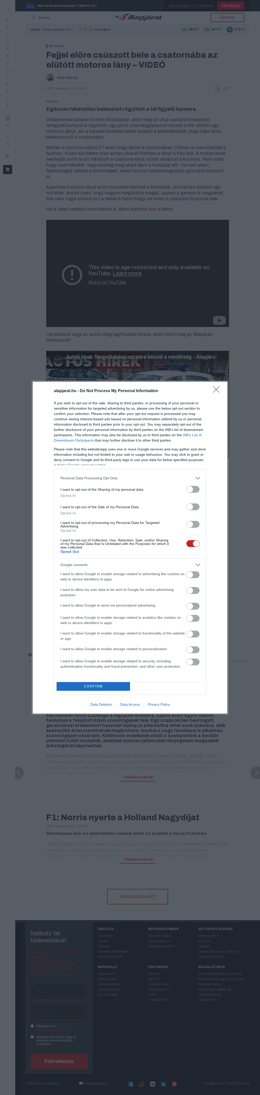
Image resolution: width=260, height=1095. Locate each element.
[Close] (218, 391)
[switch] (193, 489)
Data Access (130, 704)
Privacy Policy (159, 704)
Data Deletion (101, 704)
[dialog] (130, 547)
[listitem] (130, 478)
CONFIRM (93, 686)
